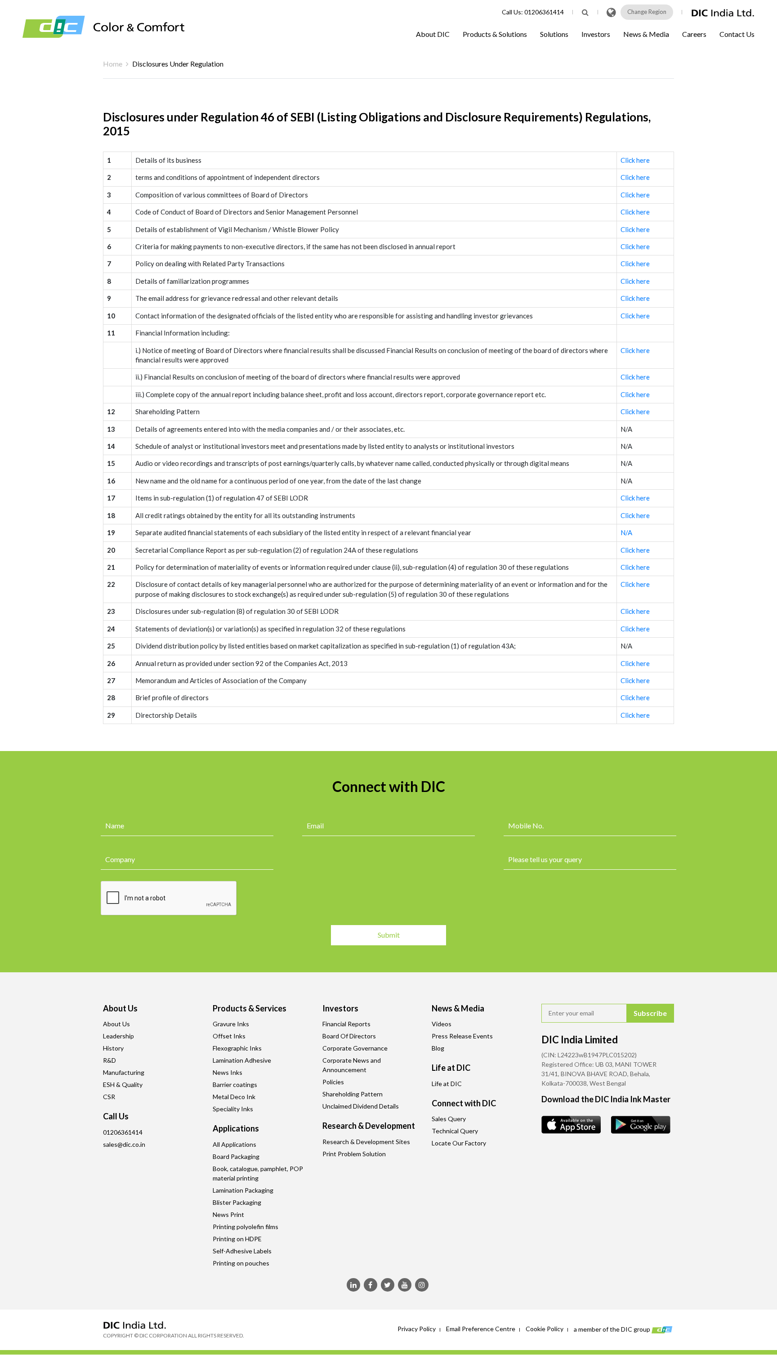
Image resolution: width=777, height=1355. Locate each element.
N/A (626, 532)
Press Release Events (462, 1036)
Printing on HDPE (237, 1239)
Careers (694, 34)
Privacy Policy (416, 1329)
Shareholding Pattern (352, 1094)
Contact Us (737, 34)
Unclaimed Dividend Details (360, 1106)
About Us (116, 1024)
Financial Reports (346, 1024)
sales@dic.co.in (124, 1144)
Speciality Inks (233, 1109)
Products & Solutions (495, 34)
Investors (595, 34)
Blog (438, 1048)
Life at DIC (447, 1083)
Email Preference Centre (480, 1329)
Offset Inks (229, 1036)
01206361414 (544, 12)
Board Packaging (236, 1156)
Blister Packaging (237, 1202)
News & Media (646, 34)
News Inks (227, 1072)
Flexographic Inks (237, 1048)
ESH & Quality (123, 1084)
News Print (228, 1214)
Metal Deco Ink (234, 1096)
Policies (333, 1082)
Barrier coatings (235, 1084)
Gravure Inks (231, 1024)
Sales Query (449, 1118)
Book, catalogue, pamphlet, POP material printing (258, 1173)
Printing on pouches (241, 1263)
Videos (441, 1024)
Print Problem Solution (354, 1154)
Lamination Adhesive (242, 1060)
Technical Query (455, 1131)
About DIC (433, 34)
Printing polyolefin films (245, 1226)
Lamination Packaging (243, 1190)
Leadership (118, 1036)
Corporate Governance (355, 1048)
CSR (109, 1096)
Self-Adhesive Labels (242, 1251)
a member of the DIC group (613, 1329)
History (113, 1048)
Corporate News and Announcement (351, 1064)
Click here (635, 160)
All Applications (234, 1144)
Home (112, 63)
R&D (109, 1060)
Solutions (554, 34)
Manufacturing (123, 1072)
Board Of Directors (349, 1036)
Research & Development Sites (366, 1141)
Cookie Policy (544, 1329)
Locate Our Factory (459, 1143)
